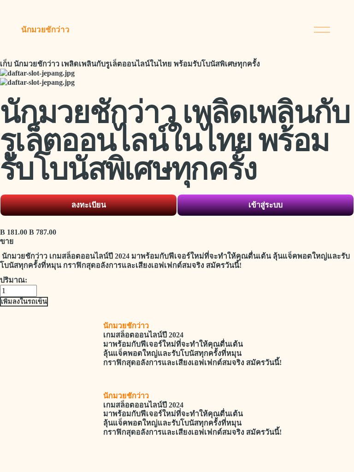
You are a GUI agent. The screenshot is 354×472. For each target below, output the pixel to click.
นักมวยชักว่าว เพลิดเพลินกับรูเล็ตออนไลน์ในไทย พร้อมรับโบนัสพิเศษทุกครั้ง (137, 63)
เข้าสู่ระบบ (265, 205)
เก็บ (6, 63)
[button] (24, 302)
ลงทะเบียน (88, 205)
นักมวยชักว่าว (45, 29)
